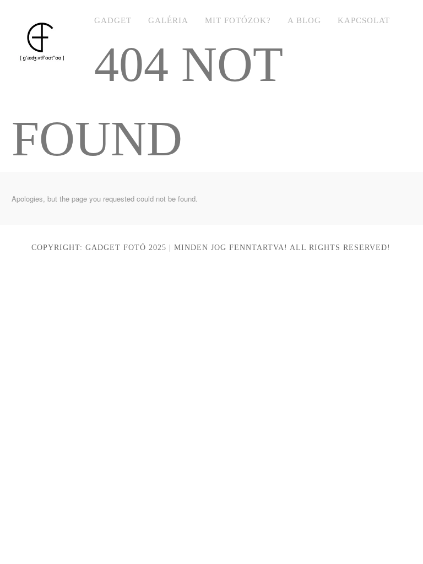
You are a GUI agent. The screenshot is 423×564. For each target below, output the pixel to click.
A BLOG (304, 20)
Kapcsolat (364, 20)
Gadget (113, 20)
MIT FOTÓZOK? (238, 20)
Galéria (168, 20)
